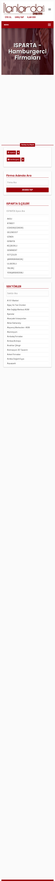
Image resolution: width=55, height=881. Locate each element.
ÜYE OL (8, 17)
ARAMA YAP (27, 190)
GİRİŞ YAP (19, 17)
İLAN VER (31, 17)
